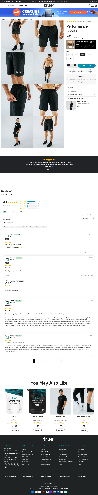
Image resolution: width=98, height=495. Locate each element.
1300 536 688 (7, 448)
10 (63, 361)
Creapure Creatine (37, 416)
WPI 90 (14, 416)
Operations (25, 459)
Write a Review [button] (89, 214)
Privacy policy (40, 488)
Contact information (64, 488)
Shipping (8, 1)
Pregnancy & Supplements (47, 456)
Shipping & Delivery (82, 451)
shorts (6, 226)
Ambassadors (62, 459)
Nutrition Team (26, 464)
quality (25, 226)
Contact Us (81, 461)
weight (38, 226)
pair (12, 226)
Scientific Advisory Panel (28, 454)
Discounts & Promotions (84, 456)
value (44, 226)
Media (79, 464)
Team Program (63, 454)
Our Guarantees (26, 461)
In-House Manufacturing (28, 451)
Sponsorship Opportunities (66, 461)
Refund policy (33, 488)
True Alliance (62, 451)
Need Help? (94, 1)
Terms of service (47, 488)
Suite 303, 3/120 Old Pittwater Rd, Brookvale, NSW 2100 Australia (11, 459)
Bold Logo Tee (81, 101)
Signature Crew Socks (83, 416)
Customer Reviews (45, 464)
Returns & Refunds (82, 454)
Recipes (43, 449)
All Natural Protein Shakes (39, 1)
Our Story (24, 449)
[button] (89, 5)
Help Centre (81, 449)
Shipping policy (55, 488)
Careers (61, 464)
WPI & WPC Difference (46, 451)
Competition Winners (64, 456)
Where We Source (26, 456)
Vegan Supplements (46, 459)
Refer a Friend (62, 449)
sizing (32, 226)
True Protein (47, 486)
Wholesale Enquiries (83, 459)
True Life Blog (44, 461)
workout (18, 226)
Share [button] (8, 252)
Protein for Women (45, 454)
